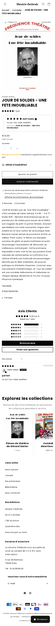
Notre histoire (11, 469)
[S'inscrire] (47, 584)
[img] (8, 366)
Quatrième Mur (12, 526)
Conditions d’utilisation (28, 621)
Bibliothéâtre (11, 487)
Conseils (9, 475)
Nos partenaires (12, 481)
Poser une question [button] (27, 349)
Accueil (5, 10)
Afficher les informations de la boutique (24, 197)
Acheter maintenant (27, 181)
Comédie (17, 10)
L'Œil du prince (12, 520)
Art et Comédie (12, 515)
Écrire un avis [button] (27, 343)
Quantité (5, 143)
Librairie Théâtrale (13, 509)
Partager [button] (8, 297)
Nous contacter (12, 493)
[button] (5, 4)
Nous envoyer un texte (16, 532)
